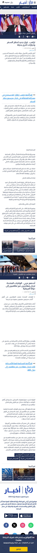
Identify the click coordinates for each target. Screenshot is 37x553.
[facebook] (6, 525)
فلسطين (6, 7)
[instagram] (22, 525)
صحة (12, 7)
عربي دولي (31, 50)
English (7, 2)
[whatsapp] (30, 525)
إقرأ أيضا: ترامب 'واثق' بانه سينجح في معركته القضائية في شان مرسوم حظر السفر (18, 98)
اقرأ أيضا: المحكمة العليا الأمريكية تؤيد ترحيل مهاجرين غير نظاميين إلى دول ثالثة (20, 366)
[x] (14, 525)
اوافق (18, 549)
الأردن (18, 7)
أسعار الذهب (25, 7)
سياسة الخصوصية (8, 543)
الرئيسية (34, 7)
